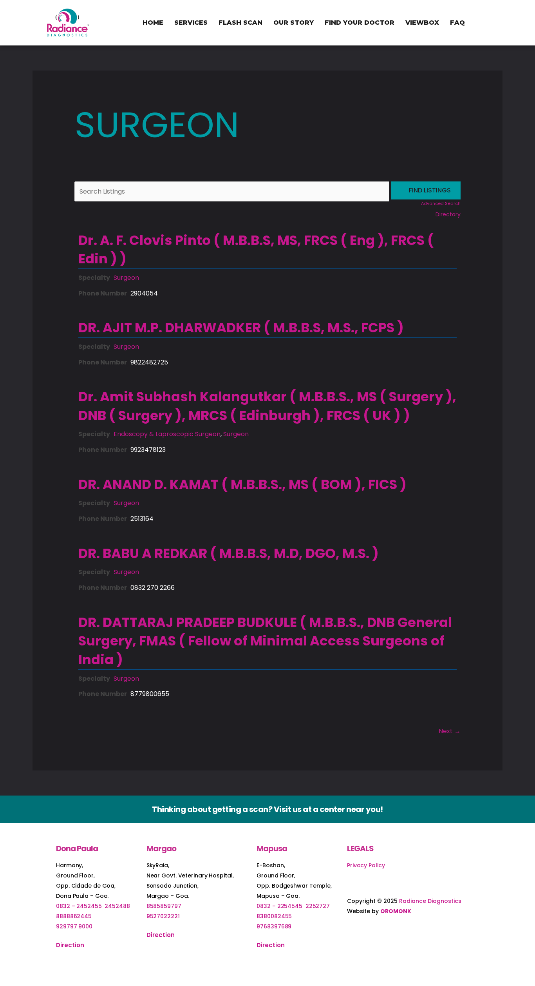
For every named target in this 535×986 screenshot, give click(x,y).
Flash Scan (240, 22)
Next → (450, 731)
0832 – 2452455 (79, 906)
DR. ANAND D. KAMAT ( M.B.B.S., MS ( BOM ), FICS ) (242, 484)
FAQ (457, 22)
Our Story (293, 22)
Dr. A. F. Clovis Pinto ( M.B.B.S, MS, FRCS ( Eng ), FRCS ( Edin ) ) (256, 249)
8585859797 (163, 906)
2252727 (317, 906)
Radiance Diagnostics (430, 901)
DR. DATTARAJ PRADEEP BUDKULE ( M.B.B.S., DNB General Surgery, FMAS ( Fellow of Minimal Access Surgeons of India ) (265, 641)
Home (153, 22)
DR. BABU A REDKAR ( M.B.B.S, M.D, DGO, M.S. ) (228, 553)
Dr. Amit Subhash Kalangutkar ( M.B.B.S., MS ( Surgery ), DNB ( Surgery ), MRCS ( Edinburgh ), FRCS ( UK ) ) (267, 406)
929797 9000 (74, 926)
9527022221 (163, 916)
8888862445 (74, 916)
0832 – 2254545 (279, 906)
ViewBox (422, 22)
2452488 (117, 906)
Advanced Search (441, 203)
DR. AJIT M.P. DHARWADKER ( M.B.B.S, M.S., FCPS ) (241, 327)
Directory (448, 214)
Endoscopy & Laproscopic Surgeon (167, 434)
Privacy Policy (366, 865)
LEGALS (360, 848)
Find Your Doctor (359, 22)
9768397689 (274, 926)
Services (191, 22)
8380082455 (274, 916)
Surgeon (126, 277)
